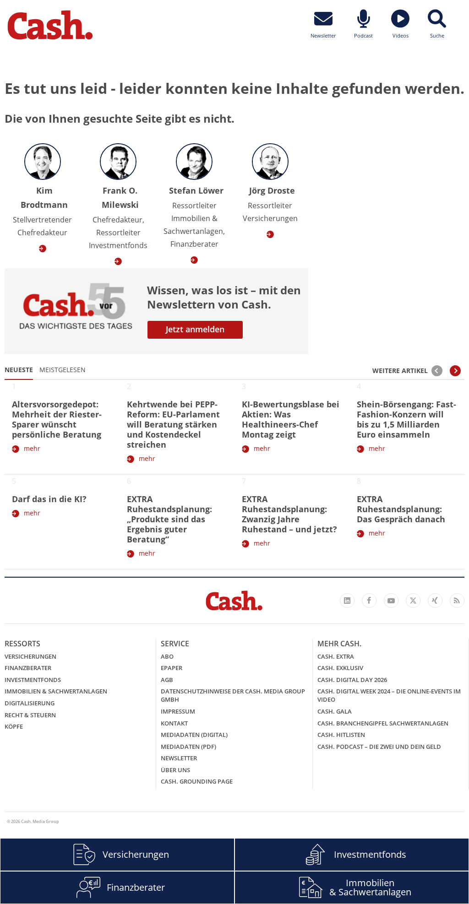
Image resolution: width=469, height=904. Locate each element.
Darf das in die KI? (49, 498)
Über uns (175, 770)
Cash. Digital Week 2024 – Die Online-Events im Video (389, 695)
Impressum (178, 711)
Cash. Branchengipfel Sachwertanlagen (382, 723)
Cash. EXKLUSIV (340, 668)
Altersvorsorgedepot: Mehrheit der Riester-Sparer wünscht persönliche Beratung (57, 419)
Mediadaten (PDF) (188, 746)
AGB (167, 680)
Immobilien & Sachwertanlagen (56, 691)
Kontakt (174, 723)
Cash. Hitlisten (341, 735)
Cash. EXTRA (335, 656)
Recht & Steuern (30, 715)
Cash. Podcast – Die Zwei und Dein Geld (379, 746)
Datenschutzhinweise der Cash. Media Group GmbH (233, 695)
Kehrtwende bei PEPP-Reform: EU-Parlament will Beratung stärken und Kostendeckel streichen (173, 424)
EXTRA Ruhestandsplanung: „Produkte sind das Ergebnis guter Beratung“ (169, 519)
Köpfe (14, 726)
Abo (167, 656)
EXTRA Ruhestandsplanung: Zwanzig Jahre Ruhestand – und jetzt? (289, 514)
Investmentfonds (33, 680)
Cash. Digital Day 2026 (352, 680)
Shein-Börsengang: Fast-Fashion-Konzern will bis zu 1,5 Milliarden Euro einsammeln (406, 419)
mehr (32, 448)
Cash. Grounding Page (197, 781)
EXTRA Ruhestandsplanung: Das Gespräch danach (401, 509)
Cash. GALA (334, 711)
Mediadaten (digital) (194, 735)
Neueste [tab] (19, 369)
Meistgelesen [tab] (62, 369)
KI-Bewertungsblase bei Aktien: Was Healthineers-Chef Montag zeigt (290, 419)
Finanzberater (28, 668)
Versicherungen (30, 656)
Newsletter (179, 758)
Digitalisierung (30, 703)
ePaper (171, 668)
